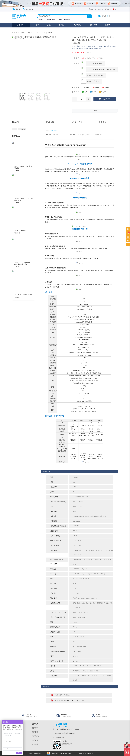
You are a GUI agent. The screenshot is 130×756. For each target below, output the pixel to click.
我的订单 (35, 728)
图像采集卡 (60, 19)
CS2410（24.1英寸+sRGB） (44, 33)
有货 (82, 58)
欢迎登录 (93, 9)
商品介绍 (50, 122)
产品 (49, 25)
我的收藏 (35, 732)
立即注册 (100, 9)
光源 (39, 19)
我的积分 (35, 740)
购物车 (104, 16)
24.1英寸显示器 (21, 129)
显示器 (29, 33)
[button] (115, 9)
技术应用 (62, 25)
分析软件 (54, 19)
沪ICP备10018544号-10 (86, 753)
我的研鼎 (107, 9)
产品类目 (20, 25)
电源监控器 (67, 19)
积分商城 (93, 25)
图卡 (42, 19)
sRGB (14, 129)
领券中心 (108, 25)
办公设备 (21, 33)
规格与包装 (77, 122)
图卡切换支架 (47, 19)
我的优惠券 (35, 736)
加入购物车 (106, 99)
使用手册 (102, 122)
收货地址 (35, 744)
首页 (37, 25)
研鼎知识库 (78, 25)
